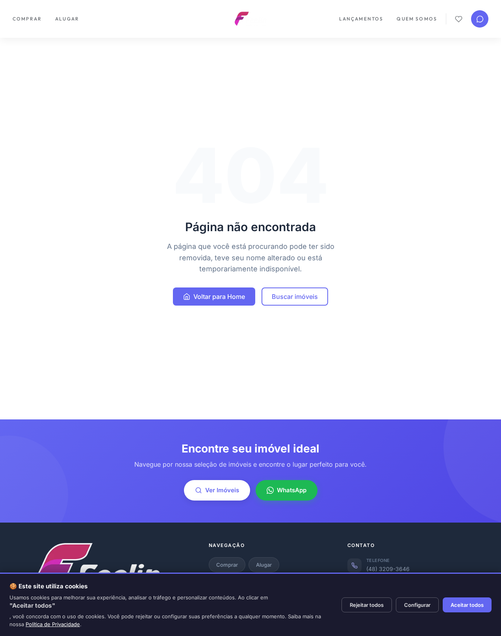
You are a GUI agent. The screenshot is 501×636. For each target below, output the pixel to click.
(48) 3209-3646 (388, 569)
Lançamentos (361, 19)
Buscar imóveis (295, 296)
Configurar (417, 605)
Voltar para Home (219, 296)
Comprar (27, 19)
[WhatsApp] (479, 19)
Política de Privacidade (53, 624)
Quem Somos (417, 19)
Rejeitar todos (367, 605)
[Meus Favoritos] (458, 19)
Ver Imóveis (222, 490)
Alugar (67, 19)
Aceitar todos (467, 605)
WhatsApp (291, 490)
